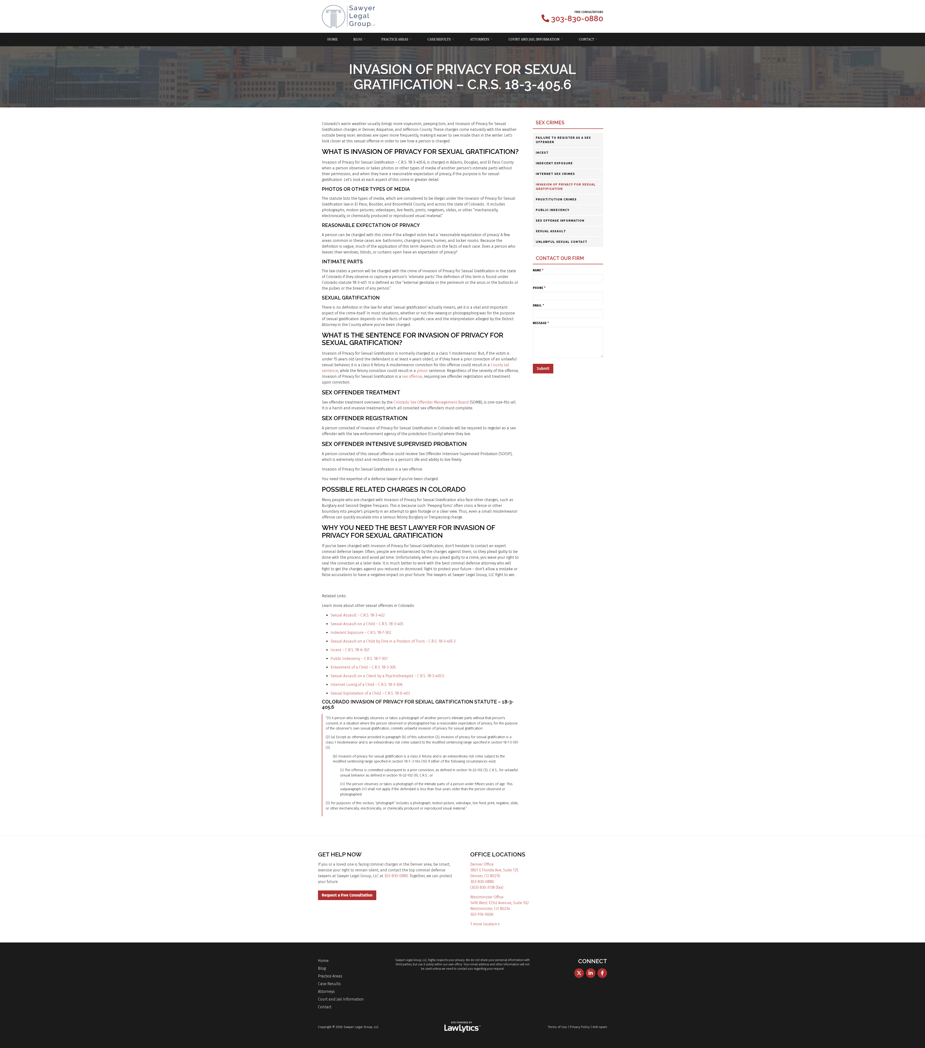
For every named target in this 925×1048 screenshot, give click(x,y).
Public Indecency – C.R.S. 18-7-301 (359, 658)
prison (422, 370)
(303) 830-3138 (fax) (486, 887)
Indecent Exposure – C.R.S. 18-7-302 (360, 632)
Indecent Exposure (554, 163)
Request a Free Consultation (347, 895)
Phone (539, 288)
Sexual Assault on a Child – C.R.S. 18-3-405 (366, 624)
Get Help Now (340, 854)
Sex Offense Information (560, 220)
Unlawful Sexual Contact (561, 242)
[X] (579, 973)
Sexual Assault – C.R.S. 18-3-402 (357, 615)
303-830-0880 (577, 18)
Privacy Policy (580, 1027)
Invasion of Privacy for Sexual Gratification (566, 187)
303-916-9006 (481, 914)
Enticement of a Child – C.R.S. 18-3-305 (363, 667)
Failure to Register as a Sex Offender (563, 140)
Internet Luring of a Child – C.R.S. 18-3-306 (366, 684)
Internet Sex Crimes (555, 174)
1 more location (483, 924)
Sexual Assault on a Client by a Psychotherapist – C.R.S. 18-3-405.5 (387, 676)
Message (541, 323)
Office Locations (497, 854)
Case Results (439, 39)
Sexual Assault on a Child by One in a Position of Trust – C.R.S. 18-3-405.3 (393, 641)
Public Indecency (552, 210)
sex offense (412, 376)
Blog (357, 39)
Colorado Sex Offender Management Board (431, 402)
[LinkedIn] (590, 973)
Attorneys (479, 39)
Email (538, 305)
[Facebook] (602, 973)
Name (538, 270)
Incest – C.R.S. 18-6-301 (350, 650)
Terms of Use (557, 1027)
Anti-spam (600, 1027)
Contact (586, 39)
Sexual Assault (551, 231)
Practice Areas (394, 39)
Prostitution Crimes (556, 199)
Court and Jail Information (534, 39)
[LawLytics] (462, 1027)
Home (332, 39)
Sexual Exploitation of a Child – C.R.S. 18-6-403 (370, 693)
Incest (542, 152)
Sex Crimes (550, 123)
